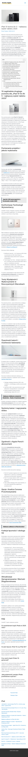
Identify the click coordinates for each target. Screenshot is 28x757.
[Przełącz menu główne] (25, 2)
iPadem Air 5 (6, 172)
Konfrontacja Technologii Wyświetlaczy (11, 66)
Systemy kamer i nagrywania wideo (10, 72)
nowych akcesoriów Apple (15, 522)
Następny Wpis (14, 695)
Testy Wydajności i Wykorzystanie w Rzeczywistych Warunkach (11, 68)
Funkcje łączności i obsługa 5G (9, 76)
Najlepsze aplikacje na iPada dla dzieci (10, 719)
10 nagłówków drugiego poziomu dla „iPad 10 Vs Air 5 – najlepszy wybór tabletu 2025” (14, 62)
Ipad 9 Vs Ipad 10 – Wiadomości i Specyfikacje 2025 (13, 739)
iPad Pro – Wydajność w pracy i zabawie (10, 741)
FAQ (4, 81)
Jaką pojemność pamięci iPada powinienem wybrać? (13, 87)
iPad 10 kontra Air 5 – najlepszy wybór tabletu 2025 (13, 736)
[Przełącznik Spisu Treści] (23, 60)
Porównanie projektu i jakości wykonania (11, 64)
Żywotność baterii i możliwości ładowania (12, 70)
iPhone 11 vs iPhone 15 (12, 247)
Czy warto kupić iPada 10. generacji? (12, 85)
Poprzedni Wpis (14, 692)
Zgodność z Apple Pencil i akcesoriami (11, 73)
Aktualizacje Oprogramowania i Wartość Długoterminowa (12, 79)
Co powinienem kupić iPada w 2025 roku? (13, 82)
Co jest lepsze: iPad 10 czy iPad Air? (12, 83)
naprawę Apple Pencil (6, 379)
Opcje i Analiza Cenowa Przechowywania (11, 75)
